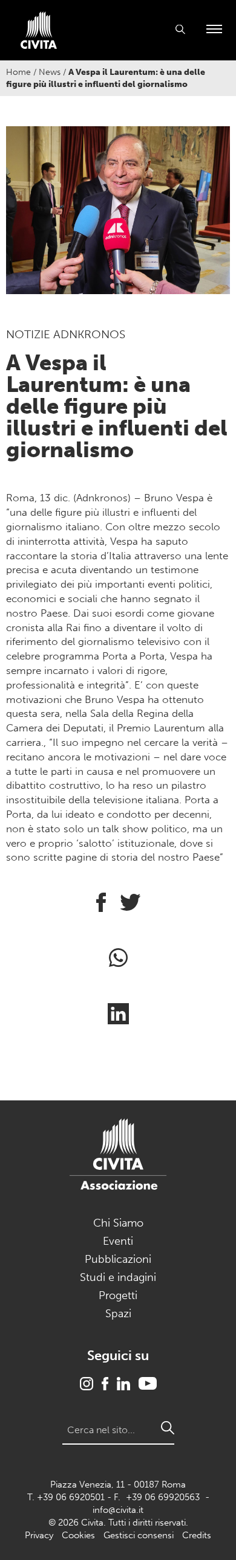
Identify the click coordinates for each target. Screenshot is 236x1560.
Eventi (118, 1241)
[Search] (167, 1427)
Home (18, 72)
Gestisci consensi (138, 1535)
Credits (196, 1535)
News (50, 72)
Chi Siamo (118, 1223)
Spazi (118, 1313)
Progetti (118, 1295)
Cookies (78, 1535)
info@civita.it (118, 1509)
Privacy (39, 1535)
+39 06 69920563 (163, 1497)
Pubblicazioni (118, 1259)
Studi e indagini (118, 1277)
